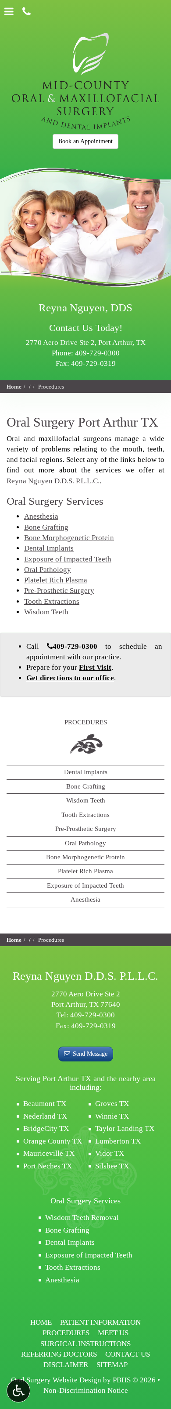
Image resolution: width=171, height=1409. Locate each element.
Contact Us (127, 1354)
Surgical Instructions (85, 1344)
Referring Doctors (59, 1354)
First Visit (95, 667)
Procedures (85, 722)
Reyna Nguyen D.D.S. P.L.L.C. (53, 481)
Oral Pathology (47, 569)
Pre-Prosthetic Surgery (59, 590)
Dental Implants (49, 548)
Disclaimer (65, 1365)
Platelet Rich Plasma (55, 580)
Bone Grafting (46, 527)
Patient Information (100, 1322)
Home (14, 386)
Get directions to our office (70, 678)
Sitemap (112, 1365)
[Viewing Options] (18, 1390)
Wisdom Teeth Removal (82, 1217)
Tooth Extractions (51, 601)
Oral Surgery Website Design (56, 1380)
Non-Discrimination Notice (85, 1390)
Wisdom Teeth (46, 612)
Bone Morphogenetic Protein (69, 538)
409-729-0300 (97, 353)
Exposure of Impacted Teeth (67, 559)
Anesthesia (41, 516)
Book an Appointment (85, 141)
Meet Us (113, 1333)
